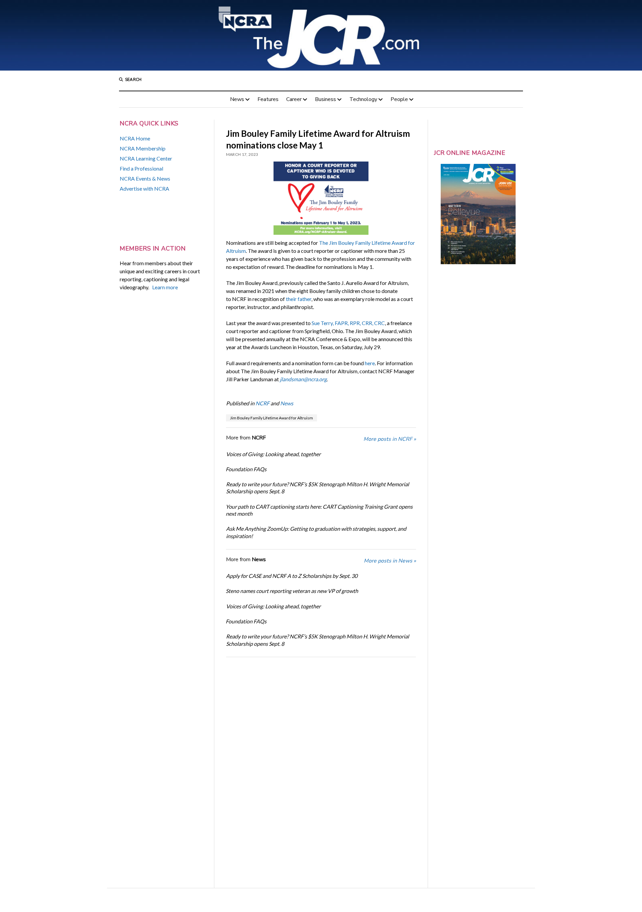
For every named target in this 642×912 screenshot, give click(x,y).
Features (268, 99)
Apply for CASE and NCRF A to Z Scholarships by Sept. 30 (291, 576)
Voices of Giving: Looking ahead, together (273, 454)
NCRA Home (135, 138)
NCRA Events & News (145, 178)
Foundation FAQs (246, 469)
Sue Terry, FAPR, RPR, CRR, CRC (348, 323)
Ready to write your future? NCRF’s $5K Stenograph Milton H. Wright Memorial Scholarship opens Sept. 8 (317, 487)
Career (294, 99)
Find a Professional (141, 168)
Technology (363, 99)
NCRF (262, 403)
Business (325, 99)
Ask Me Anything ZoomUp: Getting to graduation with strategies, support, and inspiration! (316, 532)
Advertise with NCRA (144, 188)
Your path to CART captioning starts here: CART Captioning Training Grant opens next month (319, 510)
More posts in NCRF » (389, 439)
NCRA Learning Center (146, 158)
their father (298, 299)
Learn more (165, 287)
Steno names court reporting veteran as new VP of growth (292, 591)
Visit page (321, 35)
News (237, 99)
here (370, 363)
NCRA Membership (143, 148)
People (399, 99)
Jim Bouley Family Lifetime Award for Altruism (271, 417)
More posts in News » (390, 561)
